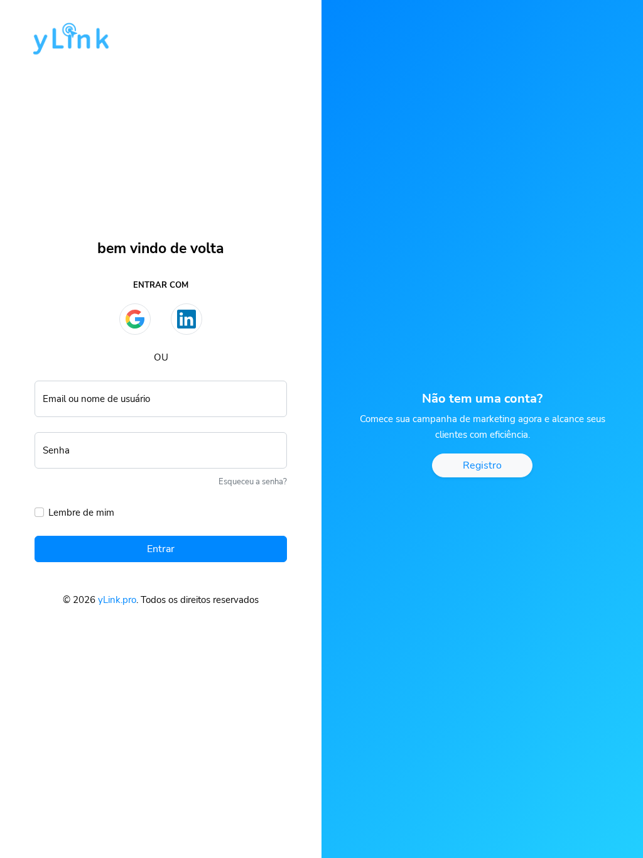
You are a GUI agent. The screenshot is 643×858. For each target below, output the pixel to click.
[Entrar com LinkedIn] (186, 319)
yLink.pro (117, 600)
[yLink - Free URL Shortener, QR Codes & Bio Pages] (64, 34)
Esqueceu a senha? (253, 481)
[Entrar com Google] (135, 319)
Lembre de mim (81, 512)
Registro (482, 465)
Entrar (161, 549)
